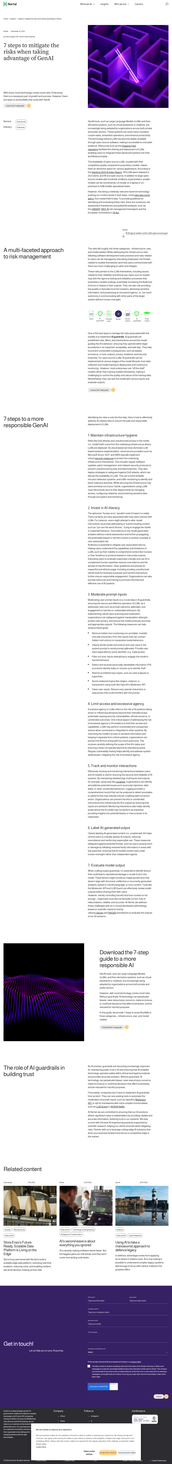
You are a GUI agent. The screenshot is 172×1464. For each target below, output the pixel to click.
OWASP (96, 209)
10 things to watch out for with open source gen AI (145, 235)
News (62, 1421)
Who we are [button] (120, 4)
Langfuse (120, 782)
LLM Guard (102, 1106)
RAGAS (112, 913)
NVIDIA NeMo (118, 1106)
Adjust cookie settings (89, 1452)
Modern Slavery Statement (132, 1461)
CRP (95, 1461)
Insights (104, 4)
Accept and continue (108, 1453)
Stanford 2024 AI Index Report (107, 172)
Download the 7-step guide (112, 1027)
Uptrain (99, 913)
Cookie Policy (41, 1447)
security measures (104, 458)
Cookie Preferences (159, 1461)
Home (6, 19)
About (62, 1416)
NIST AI (105, 209)
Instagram (95, 1416)
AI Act (116, 212)
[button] (167, 4)
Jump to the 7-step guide (15, 106)
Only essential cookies (127, 1453)
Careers (139, 4)
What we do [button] (86, 4)
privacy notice (136, 1362)
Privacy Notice (40, 1461)
